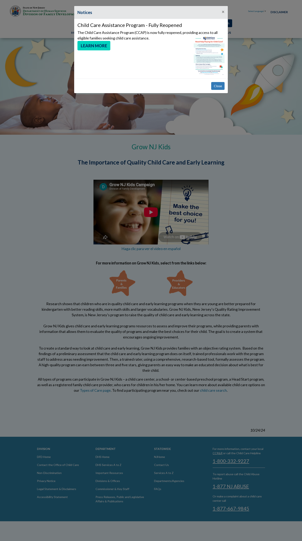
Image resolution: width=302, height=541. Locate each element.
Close (218, 86)
